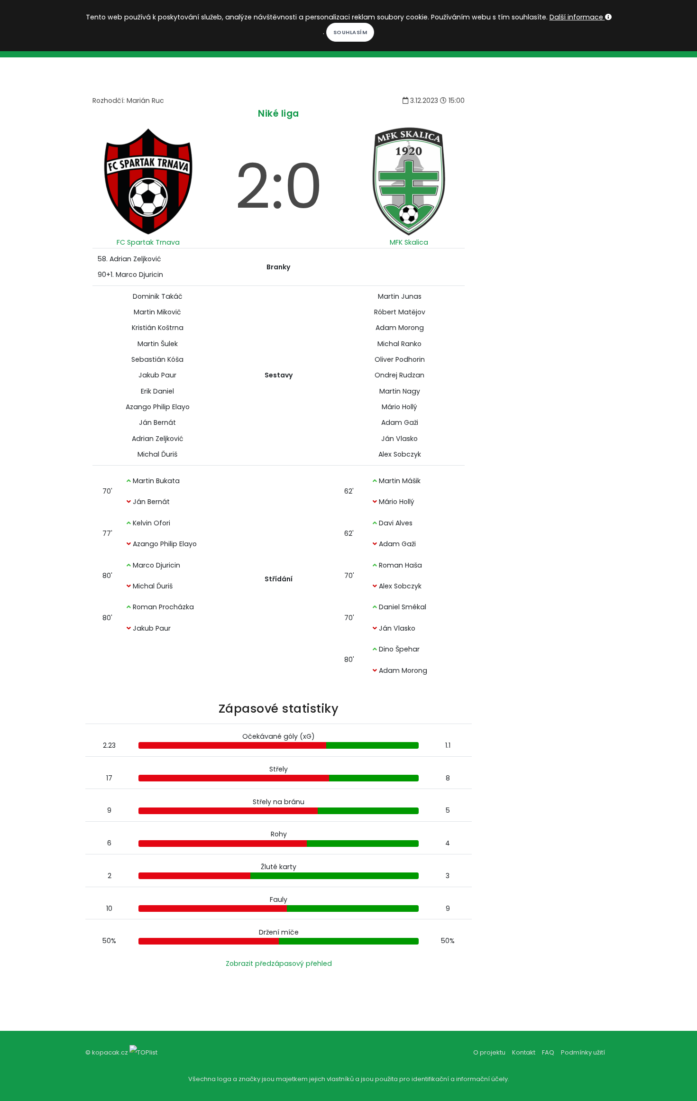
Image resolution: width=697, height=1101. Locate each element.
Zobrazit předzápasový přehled (279, 963)
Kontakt (523, 1052)
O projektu (489, 1052)
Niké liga (278, 113)
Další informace (577, 17)
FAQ (548, 1052)
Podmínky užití (583, 1052)
